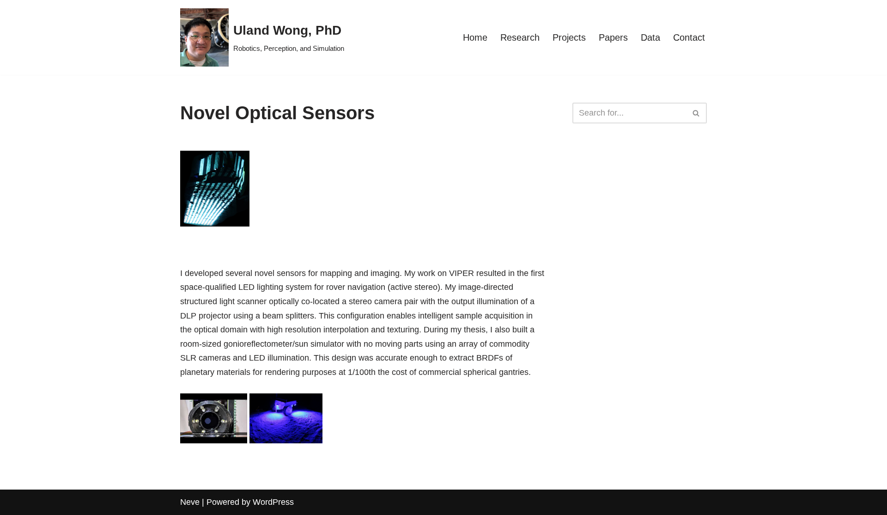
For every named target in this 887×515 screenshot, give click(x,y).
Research (520, 37)
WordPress (273, 502)
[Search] (696, 113)
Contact (689, 37)
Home (475, 37)
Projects (569, 37)
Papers (613, 37)
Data (650, 37)
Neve (190, 502)
